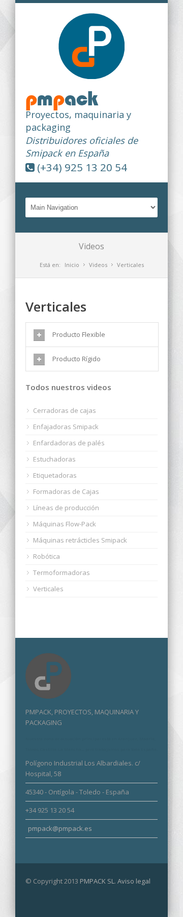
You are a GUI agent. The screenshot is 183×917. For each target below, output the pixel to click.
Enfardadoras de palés (69, 442)
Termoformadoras (61, 572)
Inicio (72, 265)
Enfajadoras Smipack (66, 426)
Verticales (48, 588)
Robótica (46, 556)
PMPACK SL (97, 881)
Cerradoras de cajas (64, 410)
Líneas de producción (66, 507)
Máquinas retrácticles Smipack (80, 540)
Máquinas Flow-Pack (64, 523)
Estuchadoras (54, 459)
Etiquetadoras (55, 475)
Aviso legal (133, 881)
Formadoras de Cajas (66, 491)
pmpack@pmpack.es (60, 828)
